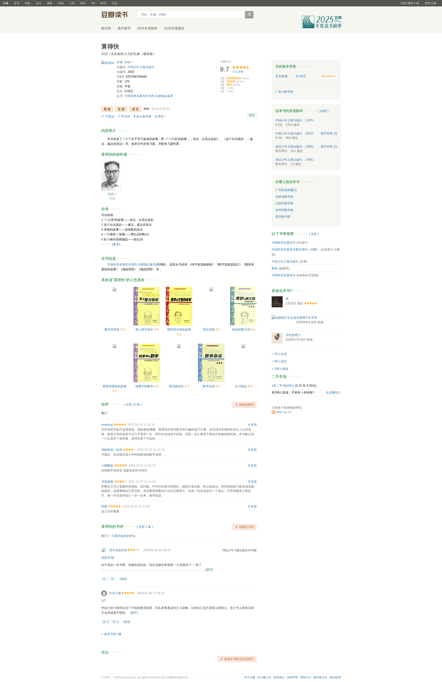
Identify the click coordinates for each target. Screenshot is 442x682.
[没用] (112, 578)
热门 (104, 413)
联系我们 (279, 677)
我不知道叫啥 (118, 550)
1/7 (103, 600)
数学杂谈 (209, 386)
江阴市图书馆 (284, 203)
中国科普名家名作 (284, 242)
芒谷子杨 (115, 593)
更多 (116, 244)
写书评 (125, 116)
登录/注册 (430, 3)
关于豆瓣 (249, 677)
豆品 (114, 3)
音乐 (38, 3)
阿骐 (104, 506)
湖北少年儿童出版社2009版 (240, 550)
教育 (275, 268)
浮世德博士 (292, 335)
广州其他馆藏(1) (286, 190)
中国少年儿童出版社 (141, 67)
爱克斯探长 (177, 386)
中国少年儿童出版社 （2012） (295, 133)
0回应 (123, 579)
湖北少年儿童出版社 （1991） (295, 159)
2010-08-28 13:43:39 (136, 506)
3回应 (127, 622)
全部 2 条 (145, 526)
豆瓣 (5, 3)
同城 (61, 3)
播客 (49, 3)
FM (93, 3)
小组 (72, 3)
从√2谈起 (241, 386)
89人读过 (280, 361)
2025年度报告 (174, 28)
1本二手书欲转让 (283, 385)
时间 (103, 3)
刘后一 (129, 62)
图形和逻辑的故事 (115, 386)
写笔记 (109, 116)
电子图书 (124, 28)
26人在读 (280, 354)
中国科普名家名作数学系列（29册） (296, 249)
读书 (16, 3)
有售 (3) (329, 133)
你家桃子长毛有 (306, 317)
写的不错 (107, 557)
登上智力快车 (144, 329)
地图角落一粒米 (111, 449)
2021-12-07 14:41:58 (142, 481)
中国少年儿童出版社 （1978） (295, 120)
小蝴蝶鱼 (107, 465)
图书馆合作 (320, 677)
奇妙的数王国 (241, 329)
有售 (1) (329, 146)
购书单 (106, 28)
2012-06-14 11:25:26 (141, 424)
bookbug (107, 424)
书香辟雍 (107, 481)
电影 (27, 3)
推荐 (252, 115)
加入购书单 (143, 116)
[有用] (104, 578)
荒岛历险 (209, 329)
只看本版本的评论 (123, 536)
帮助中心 (305, 677)
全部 (314, 234)
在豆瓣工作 (264, 677)
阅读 (83, 3)
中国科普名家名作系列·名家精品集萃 (149, 96)
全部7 (324, 111)
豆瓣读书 (118, 15)
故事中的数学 (144, 386)
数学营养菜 (112, 329)
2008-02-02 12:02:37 (142, 465)
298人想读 (281, 369)
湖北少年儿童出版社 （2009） (295, 146)
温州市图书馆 (284, 210)
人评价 (238, 71)
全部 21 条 (133, 404)
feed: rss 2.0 (283, 412)
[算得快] (107, 64)
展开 (209, 569)
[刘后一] (112, 175)
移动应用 (335, 677)
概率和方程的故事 (179, 329)
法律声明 (292, 677)
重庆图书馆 (282, 216)
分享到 (159, 116)
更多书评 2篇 (113, 634)
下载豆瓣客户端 (409, 3)
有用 (254, 424)
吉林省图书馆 (284, 196)
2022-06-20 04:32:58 (151, 449)
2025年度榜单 (147, 28)
